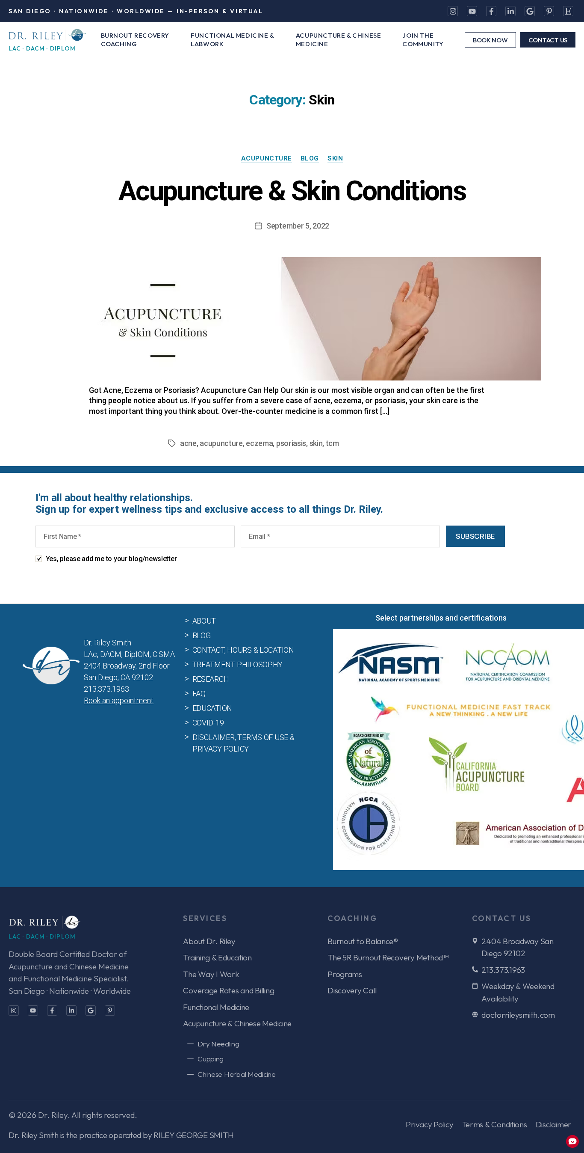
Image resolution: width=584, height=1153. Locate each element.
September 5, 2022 (297, 225)
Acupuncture (266, 158)
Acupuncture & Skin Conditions (292, 191)
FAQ (199, 693)
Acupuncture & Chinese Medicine (338, 39)
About (204, 620)
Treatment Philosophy (237, 664)
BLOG (310, 158)
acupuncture (221, 443)
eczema (259, 443)
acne (188, 443)
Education (212, 708)
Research (210, 679)
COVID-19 (208, 722)
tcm (332, 443)
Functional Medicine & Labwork (232, 39)
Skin (335, 158)
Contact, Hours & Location (243, 649)
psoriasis (291, 443)
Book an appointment (118, 700)
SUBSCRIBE (475, 536)
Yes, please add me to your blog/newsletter (111, 559)
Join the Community (422, 39)
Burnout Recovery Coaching (135, 39)
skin (316, 443)
